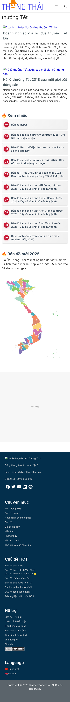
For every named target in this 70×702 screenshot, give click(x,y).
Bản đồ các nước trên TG (18, 582)
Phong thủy (11, 535)
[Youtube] (19, 488)
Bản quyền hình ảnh (15, 630)
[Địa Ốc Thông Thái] (22, 5)
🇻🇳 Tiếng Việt (12, 669)
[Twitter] (13, 488)
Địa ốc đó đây (12, 526)
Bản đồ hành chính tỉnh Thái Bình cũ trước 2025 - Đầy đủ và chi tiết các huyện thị (36, 225)
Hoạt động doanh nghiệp (18, 517)
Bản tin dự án (12, 513)
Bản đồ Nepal (19, 124)
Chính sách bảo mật (15, 621)
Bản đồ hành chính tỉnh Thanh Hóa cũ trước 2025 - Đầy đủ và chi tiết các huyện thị (37, 199)
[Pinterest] (30, 488)
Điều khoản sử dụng (15, 626)
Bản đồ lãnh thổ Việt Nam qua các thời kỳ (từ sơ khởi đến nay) (37, 149)
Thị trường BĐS (13, 508)
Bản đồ (8, 522)
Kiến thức (10, 531)
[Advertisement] (35, 407)
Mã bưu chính (12, 540)
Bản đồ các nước (14, 565)
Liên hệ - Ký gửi (13, 616)
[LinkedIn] (25, 488)
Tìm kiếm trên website (16, 635)
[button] (65, 6)
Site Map (9, 644)
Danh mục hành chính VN (18, 587)
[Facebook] (8, 488)
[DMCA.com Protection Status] (15, 650)
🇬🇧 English (10, 673)
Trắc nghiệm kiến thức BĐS (19, 596)
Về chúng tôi (11, 639)
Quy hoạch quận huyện (17, 591)
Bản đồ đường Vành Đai (17, 578)
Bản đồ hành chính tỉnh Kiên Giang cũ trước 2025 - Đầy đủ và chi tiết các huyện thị (37, 212)
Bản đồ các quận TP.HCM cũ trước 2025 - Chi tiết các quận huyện (38, 136)
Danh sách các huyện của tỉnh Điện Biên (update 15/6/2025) (35, 237)
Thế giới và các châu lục (18, 545)
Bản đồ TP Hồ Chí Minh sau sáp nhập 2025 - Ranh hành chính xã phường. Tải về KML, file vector (37, 174)
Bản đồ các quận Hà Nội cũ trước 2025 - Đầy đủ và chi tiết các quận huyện (37, 161)
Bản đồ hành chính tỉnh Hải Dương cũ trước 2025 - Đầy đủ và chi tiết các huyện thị (36, 187)
